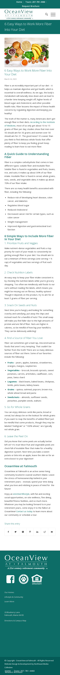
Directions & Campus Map (15, 620)
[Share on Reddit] (44, 532)
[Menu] (52, 14)
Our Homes (9, 592)
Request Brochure (30, 6)
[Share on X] (15, 532)
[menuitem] (19, 2)
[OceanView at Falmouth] (24, 14)
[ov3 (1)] (26, 52)
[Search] (45, 14)
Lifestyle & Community (13, 597)
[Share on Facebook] (8, 532)
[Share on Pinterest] (30, 532)
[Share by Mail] (51, 532)
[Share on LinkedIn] (37, 532)
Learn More (9, 601)
